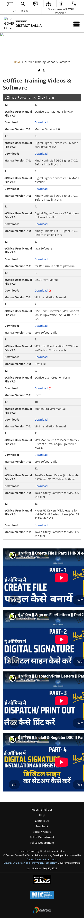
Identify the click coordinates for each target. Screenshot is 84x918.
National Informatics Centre (42, 859)
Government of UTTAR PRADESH (61, 10)
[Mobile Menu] (76, 24)
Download (41, 122)
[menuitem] (10, 3)
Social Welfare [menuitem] (42, 832)
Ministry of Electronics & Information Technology (30, 862)
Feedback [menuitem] (42, 826)
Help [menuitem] (42, 815)
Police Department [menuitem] (42, 837)
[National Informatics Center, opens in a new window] (42, 895)
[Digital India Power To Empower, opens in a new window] (42, 910)
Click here (46, 97)
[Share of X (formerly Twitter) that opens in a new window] (44, 70)
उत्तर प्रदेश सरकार (21, 11)
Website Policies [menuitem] (42, 809)
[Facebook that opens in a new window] (39, 70)
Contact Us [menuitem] (42, 821)
